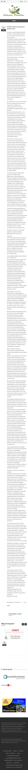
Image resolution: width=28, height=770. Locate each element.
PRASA (15, 751)
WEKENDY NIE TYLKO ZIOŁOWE (13, 760)
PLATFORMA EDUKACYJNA (13, 758)
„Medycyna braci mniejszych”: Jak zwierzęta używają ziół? (16, 643)
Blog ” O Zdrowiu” (10, 753)
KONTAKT (16, 762)
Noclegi (21, 751)
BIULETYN (9, 762)
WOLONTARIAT (7, 751)
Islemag (8, 767)
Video (18, 753)
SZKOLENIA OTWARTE (13, 755)
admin (8, 605)
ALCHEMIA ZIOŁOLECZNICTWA (14, 765)
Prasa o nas (17, 602)
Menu (21, 1)
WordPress (19, 767)
